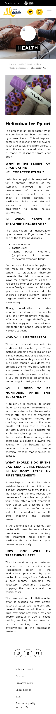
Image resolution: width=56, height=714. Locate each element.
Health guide (33, 64)
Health (21, 64)
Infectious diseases (17, 68)
